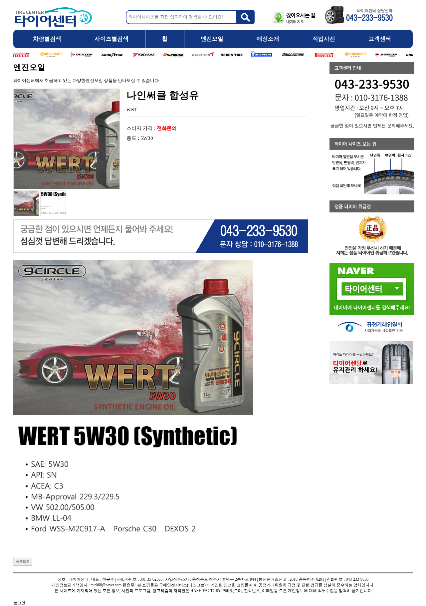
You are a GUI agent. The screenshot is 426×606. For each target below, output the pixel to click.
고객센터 (379, 39)
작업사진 (324, 39)
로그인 (19, 603)
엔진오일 (212, 39)
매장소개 (268, 39)
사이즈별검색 (111, 39)
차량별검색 (47, 39)
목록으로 (22, 561)
